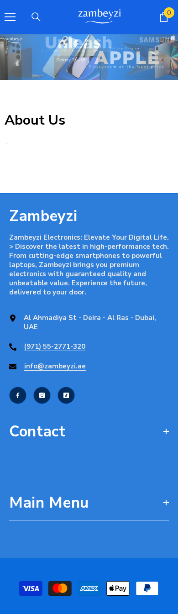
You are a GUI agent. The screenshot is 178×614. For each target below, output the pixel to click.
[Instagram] (42, 395)
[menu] (10, 16)
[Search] (36, 16)
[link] (89, 57)
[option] (89, 57)
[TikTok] (66, 395)
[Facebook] (17, 395)
